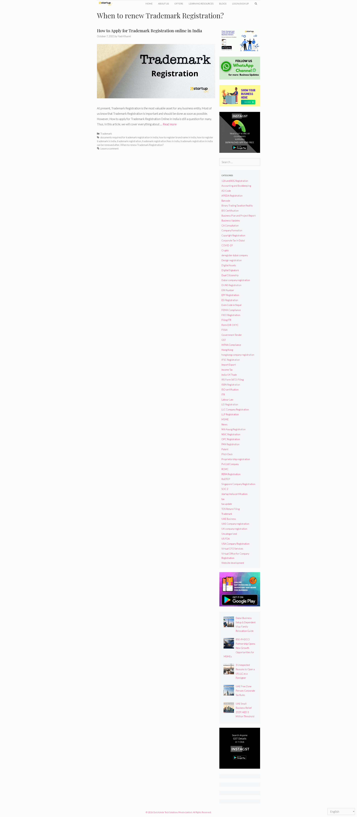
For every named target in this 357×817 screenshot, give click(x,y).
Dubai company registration (235, 280)
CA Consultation (230, 225)
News (224, 424)
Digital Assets (228, 265)
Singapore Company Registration (238, 484)
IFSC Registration (230, 359)
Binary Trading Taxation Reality (237, 205)
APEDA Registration (232, 195)
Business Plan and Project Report (238, 215)
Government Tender (231, 334)
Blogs (222, 3)
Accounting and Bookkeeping (236, 185)
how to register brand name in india (177, 137)
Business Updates (230, 220)
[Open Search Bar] (256, 3)
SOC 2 (224, 488)
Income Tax (227, 369)
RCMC (224, 469)
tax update (226, 503)
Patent (224, 449)
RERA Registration (230, 474)
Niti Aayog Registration (233, 429)
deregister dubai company (234, 255)
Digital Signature (230, 270)
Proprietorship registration (235, 459)
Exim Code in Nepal (231, 305)
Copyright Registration (233, 235)
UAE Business (228, 518)
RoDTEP (225, 479)
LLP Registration (230, 414)
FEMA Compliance (231, 310)
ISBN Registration (230, 384)
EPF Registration (230, 295)
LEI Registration (229, 404)
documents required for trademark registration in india (129, 137)
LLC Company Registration (235, 409)
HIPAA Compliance (231, 344)
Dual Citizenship (230, 275)
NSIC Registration (230, 434)
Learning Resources (201, 3)
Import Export (228, 364)
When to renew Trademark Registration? (141, 144)
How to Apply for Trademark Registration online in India (149, 30)
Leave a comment (109, 148)
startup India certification (234, 494)
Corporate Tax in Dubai (233, 240)
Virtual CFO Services (232, 548)
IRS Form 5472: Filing (232, 379)
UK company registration (234, 528)
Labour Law (227, 399)
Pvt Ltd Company (230, 464)
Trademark (106, 133)
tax (223, 499)
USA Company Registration (235, 543)
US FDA (225, 538)
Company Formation (231, 230)
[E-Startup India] (106, 3)
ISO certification (229, 389)
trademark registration (129, 141)
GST (223, 339)
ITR (223, 394)
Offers (178, 3)
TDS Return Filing (230, 508)
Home (149, 3)
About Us (163, 3)
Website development (232, 562)
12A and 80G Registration (234, 180)
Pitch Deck (227, 454)
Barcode (225, 200)
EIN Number (227, 290)
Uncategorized (229, 533)
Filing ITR (226, 319)
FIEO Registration (230, 315)
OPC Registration (230, 439)
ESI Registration (229, 300)
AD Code (226, 190)
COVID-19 (227, 245)
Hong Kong (227, 349)
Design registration (231, 260)
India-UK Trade (229, 374)
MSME (225, 419)
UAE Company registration (235, 523)
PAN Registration (230, 444)
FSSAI (224, 329)
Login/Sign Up (240, 3)
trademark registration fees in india (160, 141)
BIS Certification (230, 210)
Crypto (225, 250)
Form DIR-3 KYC (229, 325)
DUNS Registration (231, 285)
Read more (170, 124)
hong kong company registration (237, 354)
